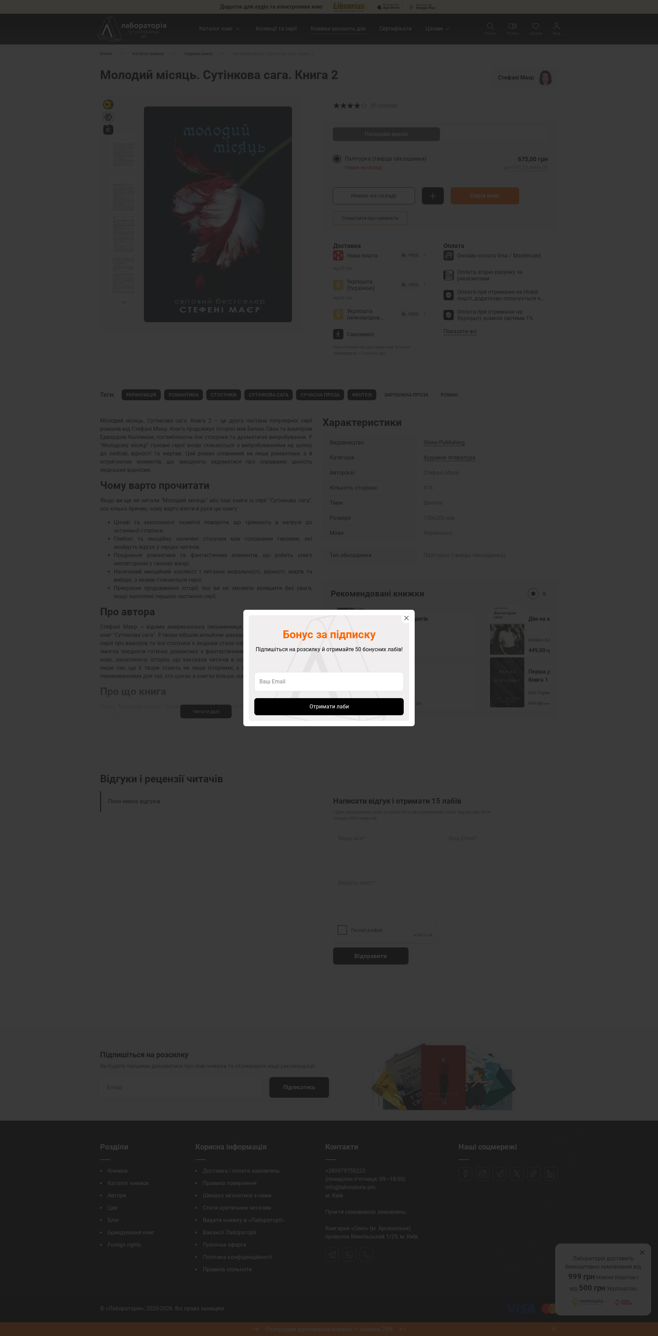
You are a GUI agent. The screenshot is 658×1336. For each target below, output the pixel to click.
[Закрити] (406, 618)
